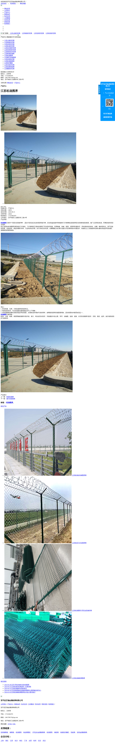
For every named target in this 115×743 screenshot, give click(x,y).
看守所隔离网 (10, 398)
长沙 (16, 740)
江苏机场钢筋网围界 (78, 678)
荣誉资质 (7, 21)
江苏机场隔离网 (9, 61)
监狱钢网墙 (4, 732)
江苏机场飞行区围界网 (79, 543)
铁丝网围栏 (27, 732)
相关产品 (3, 406)
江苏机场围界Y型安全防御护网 (82, 610)
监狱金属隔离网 (82, 732)
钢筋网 (56, 732)
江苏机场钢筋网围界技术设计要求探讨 (19, 692)
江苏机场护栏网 (51, 33)
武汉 (44, 740)
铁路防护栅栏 (64, 732)
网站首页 (7, 8)
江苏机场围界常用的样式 (15, 688)
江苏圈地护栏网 (9, 68)
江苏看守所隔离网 (10, 57)
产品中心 (7, 12)
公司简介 (7, 10)
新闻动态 (7, 14)
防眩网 (73, 732)
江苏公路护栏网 (15, 33)
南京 (20, 740)
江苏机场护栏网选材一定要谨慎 (17, 686)
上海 (2, 740)
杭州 (34, 740)
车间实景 (7, 20)
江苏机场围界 (8, 55)
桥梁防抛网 (10, 397)
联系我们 (13, 3)
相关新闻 (3, 681)
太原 (30, 740)
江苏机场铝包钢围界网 (79, 475)
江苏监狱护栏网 (39, 33)
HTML (10, 724)
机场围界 (9, 402)
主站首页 (3, 3)
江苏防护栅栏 (8, 63)
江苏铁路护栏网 (27, 33)
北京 (39, 740)
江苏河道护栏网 (9, 65)
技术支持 (7, 16)
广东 (25, 740)
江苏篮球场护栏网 (10, 50)
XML (14, 724)
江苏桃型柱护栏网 (10, 51)
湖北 (6, 740)
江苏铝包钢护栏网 (10, 48)
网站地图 (23, 3)
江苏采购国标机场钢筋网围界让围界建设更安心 (22, 690)
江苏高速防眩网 (9, 66)
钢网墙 (12, 732)
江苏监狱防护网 (9, 59)
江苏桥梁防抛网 (9, 53)
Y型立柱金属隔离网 (38, 732)
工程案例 (7, 18)
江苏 (11, 740)
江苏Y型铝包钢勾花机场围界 (16, 684)
